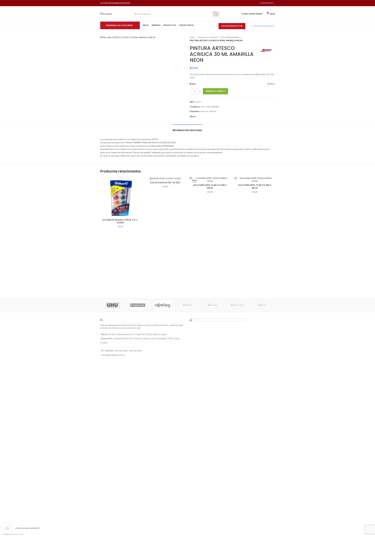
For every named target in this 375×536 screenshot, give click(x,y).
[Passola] (212, 305)
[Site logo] (106, 13)
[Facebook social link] (244, 3)
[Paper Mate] (237, 305)
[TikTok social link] (255, 3)
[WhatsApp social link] (251, 3)
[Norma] (262, 305)
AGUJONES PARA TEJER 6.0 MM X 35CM (254, 186)
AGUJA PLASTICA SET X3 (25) (165, 182)
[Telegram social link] (211, 116)
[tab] (187, 128)
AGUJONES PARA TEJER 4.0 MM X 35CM (210, 186)
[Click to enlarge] (106, 33)
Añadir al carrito (215, 91)
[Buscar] (216, 14)
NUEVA (212, 111)
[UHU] (112, 305)
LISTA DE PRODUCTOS (231, 26)
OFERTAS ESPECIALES (264, 26)
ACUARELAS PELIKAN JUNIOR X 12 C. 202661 (120, 221)
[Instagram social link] (248, 3)
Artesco (271, 83)
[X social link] (201, 116)
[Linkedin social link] (204, 116)
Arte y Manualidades (230, 37)
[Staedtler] (137, 305)
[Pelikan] (187, 305)
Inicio (192, 37)
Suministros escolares (208, 37)
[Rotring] (162, 305)
